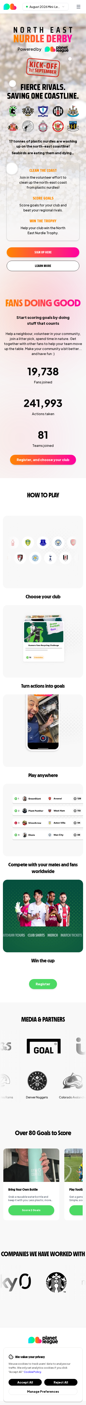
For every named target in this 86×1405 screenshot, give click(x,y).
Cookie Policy (32, 1371)
